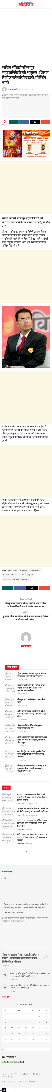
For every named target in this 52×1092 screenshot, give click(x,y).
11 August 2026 (29, 804)
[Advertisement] (26, 38)
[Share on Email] (45, 122)
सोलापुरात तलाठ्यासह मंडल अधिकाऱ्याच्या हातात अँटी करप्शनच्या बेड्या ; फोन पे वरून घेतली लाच (32, 823)
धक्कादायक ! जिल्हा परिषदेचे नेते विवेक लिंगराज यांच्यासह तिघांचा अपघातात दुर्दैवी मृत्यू (29, 986)
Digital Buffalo (23, 1082)
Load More (26, 852)
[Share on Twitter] (35, 122)
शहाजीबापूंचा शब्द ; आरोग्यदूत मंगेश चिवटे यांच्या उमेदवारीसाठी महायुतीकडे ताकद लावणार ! (31, 754)
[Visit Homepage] (26, 4)
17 (5, 1033)
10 (5, 1027)
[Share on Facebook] (24, 122)
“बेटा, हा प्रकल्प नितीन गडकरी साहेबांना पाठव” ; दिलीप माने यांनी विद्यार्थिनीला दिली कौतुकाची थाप (20, 958)
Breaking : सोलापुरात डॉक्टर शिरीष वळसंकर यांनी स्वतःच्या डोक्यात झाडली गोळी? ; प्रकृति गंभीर (30, 975)
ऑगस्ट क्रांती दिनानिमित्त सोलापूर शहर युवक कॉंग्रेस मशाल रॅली (30, 727)
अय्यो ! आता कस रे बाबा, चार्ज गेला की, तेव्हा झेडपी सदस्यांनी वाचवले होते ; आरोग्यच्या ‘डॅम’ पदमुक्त (32, 740)
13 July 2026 (28, 844)
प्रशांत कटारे (13, 89)
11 (12, 1027)
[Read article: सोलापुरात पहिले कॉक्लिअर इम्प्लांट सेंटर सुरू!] (10, 702)
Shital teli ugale (26, 574)
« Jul (3, 1049)
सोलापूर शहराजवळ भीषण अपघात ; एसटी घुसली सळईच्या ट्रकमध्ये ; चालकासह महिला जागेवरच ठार (31, 768)
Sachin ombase (9, 574)
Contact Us (25, 1073)
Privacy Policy (7, 1076)
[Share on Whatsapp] (14, 122)
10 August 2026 (30, 815)
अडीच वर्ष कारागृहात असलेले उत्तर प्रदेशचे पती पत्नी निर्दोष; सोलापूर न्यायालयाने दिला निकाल (31, 714)
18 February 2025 (28, 89)
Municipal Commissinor (30, 570)
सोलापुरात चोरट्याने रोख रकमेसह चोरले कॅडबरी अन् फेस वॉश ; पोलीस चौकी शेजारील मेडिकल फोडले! (31, 688)
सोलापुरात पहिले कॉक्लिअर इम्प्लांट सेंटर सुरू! (31, 701)
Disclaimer (37, 1073)
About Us (14, 1073)
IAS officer (12, 570)
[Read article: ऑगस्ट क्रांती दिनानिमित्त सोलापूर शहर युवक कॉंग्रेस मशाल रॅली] (10, 728)
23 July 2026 (28, 829)
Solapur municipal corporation (16, 579)
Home (4, 1073)
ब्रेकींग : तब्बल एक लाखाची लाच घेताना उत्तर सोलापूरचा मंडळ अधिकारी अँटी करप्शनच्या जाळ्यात (32, 837)
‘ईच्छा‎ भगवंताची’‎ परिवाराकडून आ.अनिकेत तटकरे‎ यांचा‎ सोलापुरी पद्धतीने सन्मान (31, 675)
